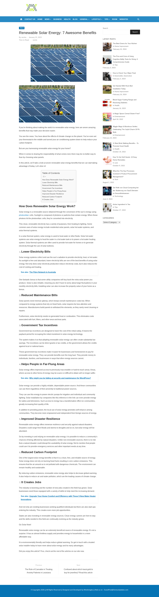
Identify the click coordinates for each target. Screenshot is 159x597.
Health (67, 19)
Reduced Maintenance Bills (52, 185)
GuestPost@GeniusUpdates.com (116, 590)
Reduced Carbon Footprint (52, 197)
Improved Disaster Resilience (53, 194)
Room (114, 19)
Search (105, 28)
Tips (106, 19)
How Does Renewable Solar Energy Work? (58, 180)
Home (39, 19)
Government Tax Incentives (52, 188)
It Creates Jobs (47, 199)
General (84, 19)
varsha (23, 37)
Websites (124, 19)
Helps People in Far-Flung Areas (54, 191)
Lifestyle (96, 19)
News (47, 19)
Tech (22, 28)
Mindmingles (88, 590)
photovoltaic (24, 215)
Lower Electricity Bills (50, 182)
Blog (75, 19)
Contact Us (30, 19)
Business (57, 19)
